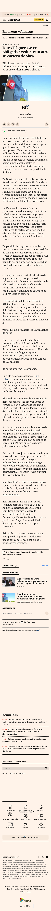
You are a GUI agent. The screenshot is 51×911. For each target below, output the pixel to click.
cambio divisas (25, 819)
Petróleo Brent (41, 15)
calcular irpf (10, 810)
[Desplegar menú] (4, 20)
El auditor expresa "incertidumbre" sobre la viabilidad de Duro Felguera (31, 597)
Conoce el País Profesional (25, 837)
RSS (35, 889)
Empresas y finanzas (17, 31)
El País (45, 25)
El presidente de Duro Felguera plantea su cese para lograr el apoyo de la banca (32, 581)
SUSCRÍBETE (39, 20)
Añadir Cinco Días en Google (16, 131)
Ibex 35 (6, 15)
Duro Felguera (7, 613)
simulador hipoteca (25, 810)
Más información (7, 624)
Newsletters (41, 889)
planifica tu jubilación (10, 819)
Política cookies (24, 886)
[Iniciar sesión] (47, 20)
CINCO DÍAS (25, 114)
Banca (5, 38)
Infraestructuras (10, 44)
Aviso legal (14, 886)
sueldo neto (41, 810)
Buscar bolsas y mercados (14, 762)
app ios (25, 827)
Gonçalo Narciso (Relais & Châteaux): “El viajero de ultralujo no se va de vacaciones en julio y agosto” (24, 721)
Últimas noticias (10, 715)
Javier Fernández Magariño (26, 602)
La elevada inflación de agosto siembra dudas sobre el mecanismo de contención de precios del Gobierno (24, 748)
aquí (37, 630)
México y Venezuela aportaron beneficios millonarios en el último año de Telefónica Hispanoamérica (22, 731)
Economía (28, 613)
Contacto (7, 886)
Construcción (38, 38)
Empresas (18, 613)
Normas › (45, 566)
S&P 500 (22, 15)
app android (41, 827)
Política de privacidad (12, 889)
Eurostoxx (13, 774)
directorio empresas (41, 819)
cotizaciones (10, 827)
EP (17, 586)
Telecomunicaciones (16, 38)
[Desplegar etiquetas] (47, 613)
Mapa (31, 889)
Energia (28, 38)
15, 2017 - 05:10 (25, 118)
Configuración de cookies (38, 886)
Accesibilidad (24, 889)
